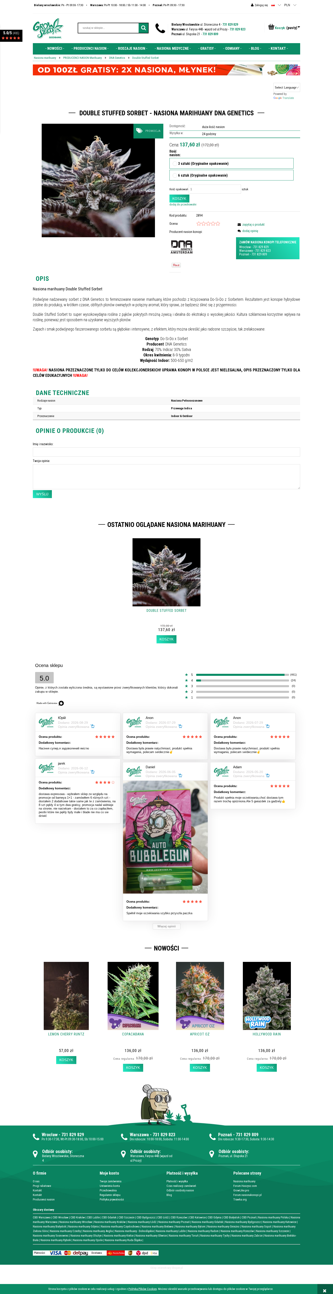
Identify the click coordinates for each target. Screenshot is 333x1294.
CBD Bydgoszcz (146, 1217)
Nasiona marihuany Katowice (279, 1222)
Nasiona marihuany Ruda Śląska (123, 1240)
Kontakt (37, 1190)
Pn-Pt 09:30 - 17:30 (168, 5)
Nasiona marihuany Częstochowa (120, 1226)
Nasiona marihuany (244, 1181)
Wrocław (245, 247)
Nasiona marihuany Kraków (110, 1222)
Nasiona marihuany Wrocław (75, 1222)
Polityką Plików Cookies (142, 1289)
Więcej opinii (166, 926)
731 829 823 (237, 29)
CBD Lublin (93, 1217)
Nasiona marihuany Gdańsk (207, 1222)
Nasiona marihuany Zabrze (247, 1235)
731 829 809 (210, 34)
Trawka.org (240, 1199)
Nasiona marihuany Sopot (256, 1226)
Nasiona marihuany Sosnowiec (50, 1235)
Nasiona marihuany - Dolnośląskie (134, 1231)
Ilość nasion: (173, 153)
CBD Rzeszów (179, 1217)
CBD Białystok (231, 1217)
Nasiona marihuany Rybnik (56, 1240)
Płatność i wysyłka (177, 1181)
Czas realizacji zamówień (181, 1186)
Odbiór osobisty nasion (180, 1190)
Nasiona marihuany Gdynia (83, 1226)
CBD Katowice (197, 1217)
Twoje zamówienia (110, 1181)
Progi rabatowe (42, 1186)
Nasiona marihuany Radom (203, 1231)
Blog (169, 1195)
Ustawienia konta (110, 1186)
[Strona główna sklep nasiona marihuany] (48, 28)
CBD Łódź (163, 1217)
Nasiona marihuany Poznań (174, 1222)
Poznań (244, 254)
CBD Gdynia (214, 1217)
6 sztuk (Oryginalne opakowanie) (203, 176)
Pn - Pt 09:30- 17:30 (58, 5)
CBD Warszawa (42, 1217)
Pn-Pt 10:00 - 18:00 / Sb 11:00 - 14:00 (118, 5)
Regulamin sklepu (110, 1195)
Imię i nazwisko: (43, 444)
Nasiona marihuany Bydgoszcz (243, 1222)
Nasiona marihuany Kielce (118, 1235)
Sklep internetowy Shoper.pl (166, 1267)
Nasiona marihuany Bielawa (157, 1226)
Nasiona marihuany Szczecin (272, 1231)
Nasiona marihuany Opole (88, 1240)
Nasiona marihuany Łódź (142, 1222)
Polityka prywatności (112, 1199)
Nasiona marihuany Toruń (183, 1235)
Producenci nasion (44, 1199)
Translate (288, 98)
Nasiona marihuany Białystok (49, 1226)
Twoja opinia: (41, 461)
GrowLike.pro (241, 1190)
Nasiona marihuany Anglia (98, 1231)
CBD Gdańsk (109, 1217)
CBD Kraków (77, 1217)
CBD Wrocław (60, 1217)
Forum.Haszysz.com (245, 1186)
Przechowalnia (108, 1190)
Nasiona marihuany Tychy (214, 1235)
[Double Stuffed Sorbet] (98, 180)
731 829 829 (230, 24)
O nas (36, 1181)
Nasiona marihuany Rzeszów (237, 1231)
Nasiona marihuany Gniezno (223, 1226)
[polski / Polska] (273, 5)
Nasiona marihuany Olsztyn (86, 1235)
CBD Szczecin (126, 1217)
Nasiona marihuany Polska (273, 1217)
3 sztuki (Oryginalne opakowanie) (203, 164)
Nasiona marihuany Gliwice (151, 1235)
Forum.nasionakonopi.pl (247, 1195)
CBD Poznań (249, 1217)
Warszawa (246, 250)
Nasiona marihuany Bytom (190, 1226)
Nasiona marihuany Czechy (65, 1231)
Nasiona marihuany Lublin (171, 1231)
